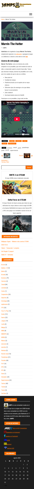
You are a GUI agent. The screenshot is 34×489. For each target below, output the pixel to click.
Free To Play (4, 311)
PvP (2, 364)
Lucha (3, 324)
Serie (2, 373)
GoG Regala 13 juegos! (7, 251)
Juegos (3, 321)
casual (15, 147)
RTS (2, 370)
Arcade (11, 141)
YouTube (3, 393)
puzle (2, 150)
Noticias (3, 350)
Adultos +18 (4, 268)
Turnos (3, 390)
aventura (9, 148)
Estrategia (4, 301)
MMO (2, 331)
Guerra (3, 317)
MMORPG (4, 334)
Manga (3, 327)
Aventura (18, 141)
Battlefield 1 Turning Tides (5, 161)
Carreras (3, 281)
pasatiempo (25, 147)
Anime (3, 271)
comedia (3, 288)
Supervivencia (12, 143)
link (27, 56)
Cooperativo (4, 294)
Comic (3, 291)
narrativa (3, 347)
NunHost (9, 444)
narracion (3, 344)
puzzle (7, 150)
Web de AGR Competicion (20, 428)
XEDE (8, 440)
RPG (2, 367)
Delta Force (4, 245)
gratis (19, 148)
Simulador (4, 377)
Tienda (3, 387)
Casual (3, 284)
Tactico (3, 383)
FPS (2, 307)
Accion (3, 264)
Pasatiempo (4, 357)
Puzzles (4, 143)
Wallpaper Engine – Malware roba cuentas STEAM (15, 241)
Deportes (3, 297)
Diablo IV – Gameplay (7, 255)
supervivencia (14, 150)
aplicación (19, 54)
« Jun (5, 485)
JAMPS (5, 48)
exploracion (4, 304)
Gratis (25, 141)
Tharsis (21, 155)
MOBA (3, 337)
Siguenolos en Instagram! (13, 432)
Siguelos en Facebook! (11, 436)
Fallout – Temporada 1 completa (10, 248)
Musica (3, 340)
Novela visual (4, 354)
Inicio (2, 19)
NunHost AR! (10, 448)
